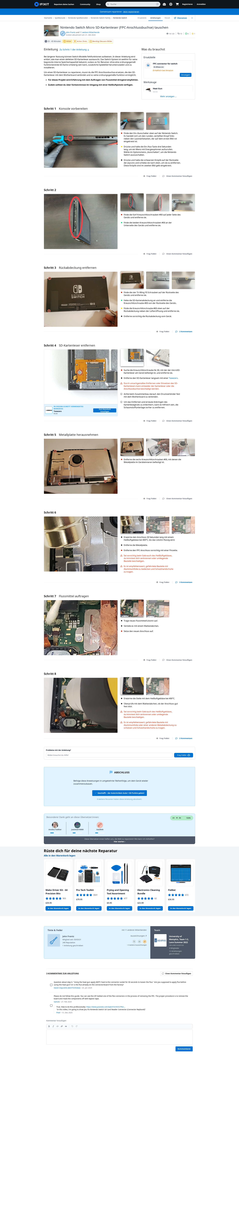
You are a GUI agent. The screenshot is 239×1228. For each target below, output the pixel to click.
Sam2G (57, 1002)
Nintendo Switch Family (100, 18)
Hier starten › (119, 841)
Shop (98, 4)
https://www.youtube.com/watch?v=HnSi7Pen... (105, 1007)
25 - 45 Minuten (54, 41)
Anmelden (201, 4)
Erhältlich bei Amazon (163, 70)
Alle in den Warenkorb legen (59, 855)
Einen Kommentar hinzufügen (177, 187)
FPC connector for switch (165, 63)
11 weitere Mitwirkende (89, 32)
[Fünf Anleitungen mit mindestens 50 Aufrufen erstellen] (139, 942)
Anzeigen (185, 75)
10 (181, 33)
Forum (167, 18)
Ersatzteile (142, 18)
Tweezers (173, 378)
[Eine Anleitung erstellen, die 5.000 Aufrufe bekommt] (134, 942)
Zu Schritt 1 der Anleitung (73, 49)
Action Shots (82, 41)
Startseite (48, 18)
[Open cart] (177, 4)
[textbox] (119, 1037)
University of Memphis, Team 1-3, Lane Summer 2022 (179, 939)
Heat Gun (157, 88)
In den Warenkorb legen (58, 908)
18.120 (171, 33)
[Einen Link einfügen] (62, 1026)
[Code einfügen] (58, 1026)
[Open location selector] (170, 4)
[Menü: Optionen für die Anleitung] (192, 18)
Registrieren (187, 4)
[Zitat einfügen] (66, 1026)
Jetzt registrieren (131, 11)
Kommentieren (184, 1049)
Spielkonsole (60, 18)
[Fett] (49, 1026)
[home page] (41, 4)
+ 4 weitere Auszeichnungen (137, 945)
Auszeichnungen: (139, 936)
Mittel (68, 41)
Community (85, 4)
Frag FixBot (151, 176)
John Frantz (70, 32)
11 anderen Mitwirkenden (136, 930)
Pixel (58, 1012)
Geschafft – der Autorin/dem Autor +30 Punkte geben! (121, 793)
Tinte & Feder (55, 930)
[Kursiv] (53, 1026)
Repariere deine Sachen (64, 4)
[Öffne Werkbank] (164, 4)
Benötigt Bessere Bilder (102, 41)
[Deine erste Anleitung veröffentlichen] (145, 942)
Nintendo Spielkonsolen (78, 18)
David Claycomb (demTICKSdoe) (67, 988)
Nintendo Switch (120, 18)
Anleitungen (155, 18)
